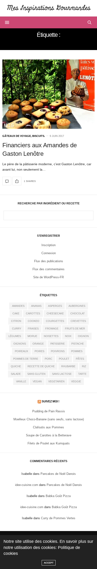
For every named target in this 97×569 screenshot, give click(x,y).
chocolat (77, 313)
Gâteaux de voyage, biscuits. (23, 136)
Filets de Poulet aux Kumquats (49, 443)
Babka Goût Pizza (58, 496)
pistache (77, 343)
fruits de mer (75, 328)
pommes (76, 351)
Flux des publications (48, 261)
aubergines (77, 305)
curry (16, 328)
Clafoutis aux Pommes (48, 427)
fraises (33, 328)
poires (39, 351)
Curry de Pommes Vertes (58, 518)
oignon (83, 336)
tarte (82, 373)
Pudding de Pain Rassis (48, 411)
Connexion (48, 253)
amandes (18, 305)
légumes (14, 336)
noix (68, 336)
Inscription (48, 245)
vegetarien (56, 381)
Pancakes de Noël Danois (58, 474)
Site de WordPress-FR (48, 277)
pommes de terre (25, 358)
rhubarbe (68, 366)
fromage (51, 328)
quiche (16, 366)
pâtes (80, 358)
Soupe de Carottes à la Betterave (48, 435)
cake (15, 313)
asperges (55, 305)
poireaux (21, 351)
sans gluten (36, 373)
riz (84, 366)
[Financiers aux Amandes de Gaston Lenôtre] (48, 94)
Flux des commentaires (48, 269)
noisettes (51, 336)
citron (16, 321)
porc (48, 358)
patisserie (57, 343)
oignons (19, 343)
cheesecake (55, 313)
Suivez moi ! (50, 401)
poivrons (58, 351)
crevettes (78, 321)
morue (32, 336)
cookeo (33, 321)
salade (16, 373)
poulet (64, 358)
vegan (37, 381)
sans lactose (62, 373)
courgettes (55, 321)
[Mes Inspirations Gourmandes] (48, 8)
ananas (36, 305)
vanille (21, 381)
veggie (76, 381)
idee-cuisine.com (26, 485)
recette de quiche (41, 366)
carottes (33, 313)
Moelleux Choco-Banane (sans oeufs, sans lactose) (48, 419)
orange (38, 343)
